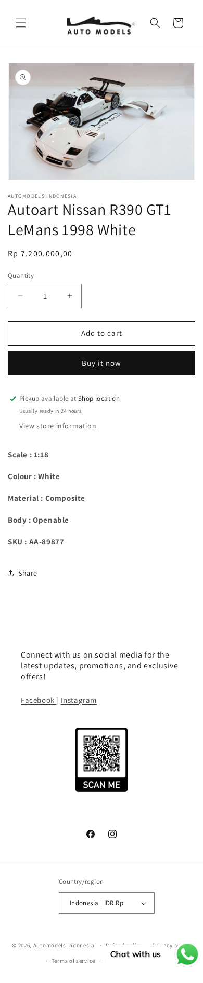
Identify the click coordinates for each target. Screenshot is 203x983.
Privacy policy (172, 945)
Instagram (79, 700)
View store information (57, 425)
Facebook (38, 700)
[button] (20, 22)
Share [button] (27, 573)
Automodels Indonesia (64, 945)
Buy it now (101, 363)
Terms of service (73, 960)
